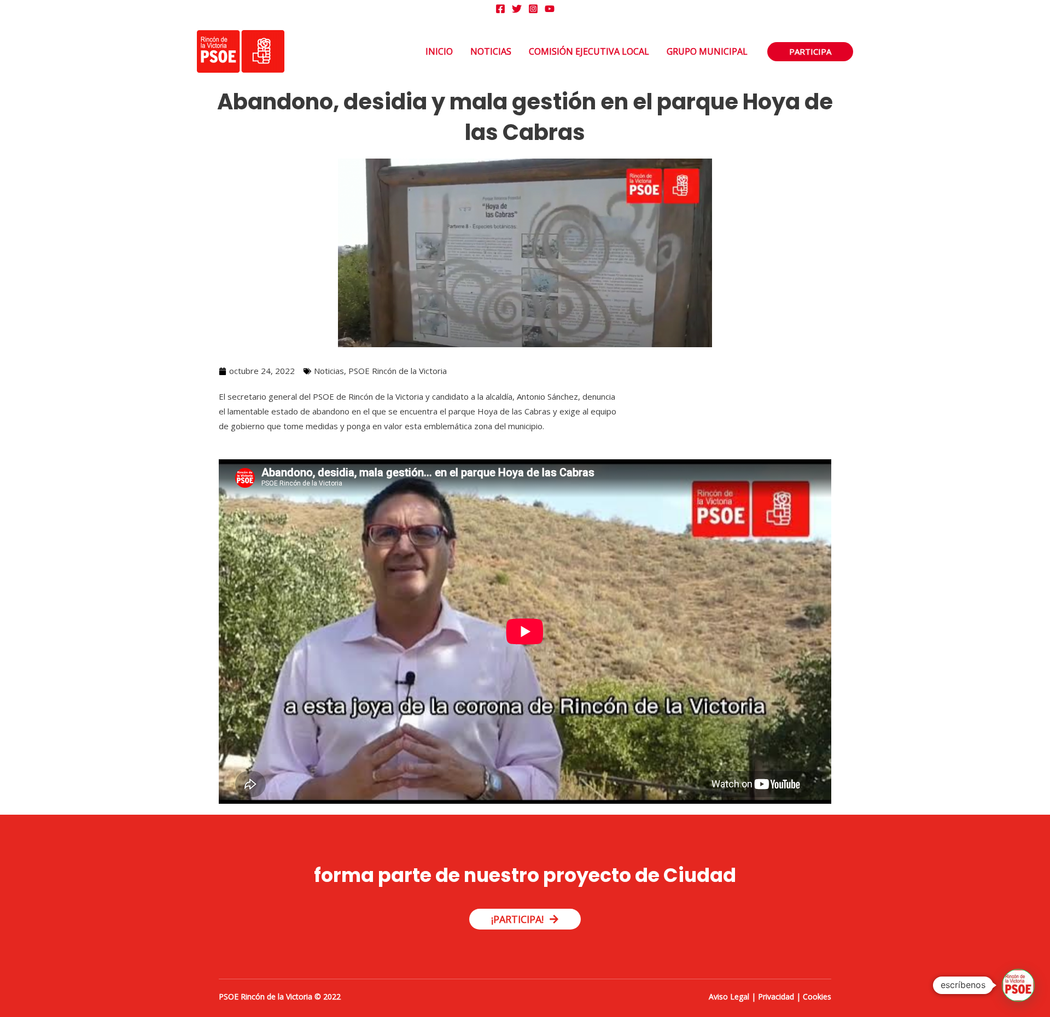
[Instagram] (533, 9)
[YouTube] (550, 9)
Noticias (329, 370)
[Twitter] (517, 9)
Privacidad (776, 996)
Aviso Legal (729, 996)
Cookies (817, 996)
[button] (810, 51)
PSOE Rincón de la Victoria (397, 370)
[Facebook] (500, 9)
